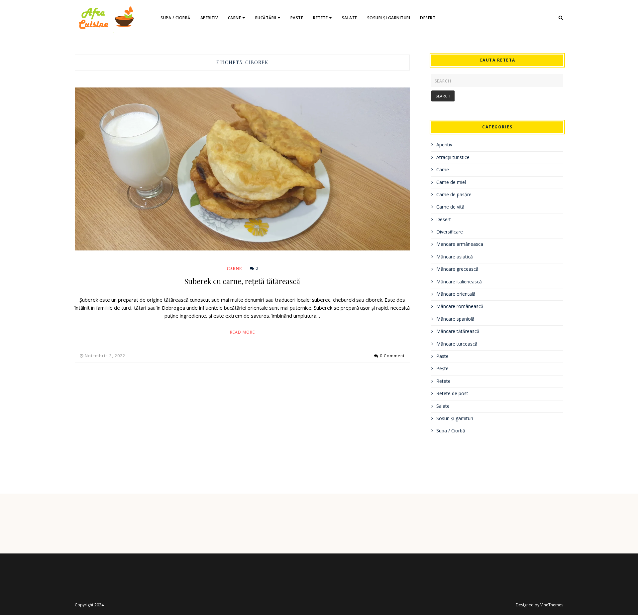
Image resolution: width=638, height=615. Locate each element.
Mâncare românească (459, 306)
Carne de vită (450, 207)
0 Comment (392, 356)
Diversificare (449, 232)
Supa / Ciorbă (175, 18)
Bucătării (265, 18)
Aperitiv (209, 18)
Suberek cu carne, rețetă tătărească (242, 281)
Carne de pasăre (454, 194)
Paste (296, 18)
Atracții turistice (453, 157)
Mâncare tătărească (457, 331)
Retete (320, 18)
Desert (427, 18)
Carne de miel (451, 182)
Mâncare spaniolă (455, 319)
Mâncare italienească (459, 281)
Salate (349, 18)
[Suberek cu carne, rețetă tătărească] (242, 168)
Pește (442, 368)
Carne (234, 18)
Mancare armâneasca (459, 244)
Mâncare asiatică (454, 256)
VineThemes (551, 605)
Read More (242, 332)
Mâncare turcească (457, 344)
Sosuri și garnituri (388, 18)
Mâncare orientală (456, 294)
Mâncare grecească (457, 269)
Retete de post (452, 393)
